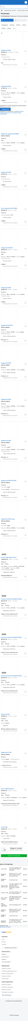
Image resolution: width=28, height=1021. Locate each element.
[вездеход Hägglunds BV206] (14, 76)
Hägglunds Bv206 (6, 50)
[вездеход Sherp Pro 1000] (14, 704)
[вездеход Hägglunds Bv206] (14, 40)
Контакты (4, 944)
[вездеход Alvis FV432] (14, 817)
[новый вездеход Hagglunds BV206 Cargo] (14, 509)
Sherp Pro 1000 (5, 714)
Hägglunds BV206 (6, 86)
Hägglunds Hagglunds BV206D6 (10, 133)
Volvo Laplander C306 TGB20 (9, 208)
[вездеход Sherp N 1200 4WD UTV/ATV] (14, 548)
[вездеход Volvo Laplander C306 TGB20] (14, 198)
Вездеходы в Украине (5, 926)
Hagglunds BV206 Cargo (8, 519)
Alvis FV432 (4, 827)
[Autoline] (2, 10)
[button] (26, 2)
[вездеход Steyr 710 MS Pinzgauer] (14, 779)
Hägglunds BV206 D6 (7, 247)
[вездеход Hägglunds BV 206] (14, 742)
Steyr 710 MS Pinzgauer (7, 788)
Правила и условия (6, 968)
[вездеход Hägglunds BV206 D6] (14, 238)
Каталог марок (5, 978)
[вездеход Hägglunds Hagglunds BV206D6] (14, 124)
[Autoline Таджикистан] (9, 2)
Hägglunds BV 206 (6, 752)
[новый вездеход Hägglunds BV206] (14, 431)
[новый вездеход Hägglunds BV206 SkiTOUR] (14, 471)
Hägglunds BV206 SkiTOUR (8, 480)
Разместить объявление (14, 855)
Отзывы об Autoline (6, 976)
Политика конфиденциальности (9, 971)
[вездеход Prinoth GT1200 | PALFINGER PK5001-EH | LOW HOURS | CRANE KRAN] (14, 589)
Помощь (4, 941)
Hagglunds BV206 (6, 363)
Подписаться (5, 109)
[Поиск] (25, 6)
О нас (3, 939)
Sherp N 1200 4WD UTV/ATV (9, 557)
